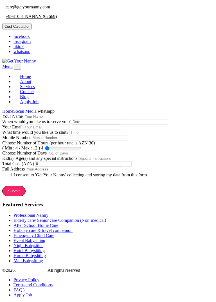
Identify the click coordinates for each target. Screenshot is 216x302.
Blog (24, 96)
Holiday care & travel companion (43, 230)
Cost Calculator (17, 26)
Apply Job (29, 101)
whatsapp (22, 51)
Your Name (13, 116)
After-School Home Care (36, 225)
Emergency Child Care (34, 235)
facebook (22, 36)
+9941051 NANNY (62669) (31, 16)
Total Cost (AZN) (18, 163)
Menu (7, 66)
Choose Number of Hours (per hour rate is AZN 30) (48, 145)
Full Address (14, 169)
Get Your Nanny (31, 270)
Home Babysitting (30, 255)
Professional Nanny (31, 215)
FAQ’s (19, 289)
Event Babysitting (29, 240)
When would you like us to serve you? (37, 121)
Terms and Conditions (33, 284)
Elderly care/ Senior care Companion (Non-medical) (60, 220)
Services (27, 86)
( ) (21, 148)
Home (25, 76)
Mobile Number (17, 137)
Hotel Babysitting (29, 250)
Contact (27, 91)
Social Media (25, 111)
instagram (22, 41)
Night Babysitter (28, 245)
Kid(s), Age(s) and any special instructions (40, 158)
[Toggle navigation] (17, 67)
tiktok (19, 46)
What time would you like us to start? (35, 132)
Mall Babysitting (28, 260)
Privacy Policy (26, 279)
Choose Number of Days (25, 153)
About (25, 81)
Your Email (13, 127)
